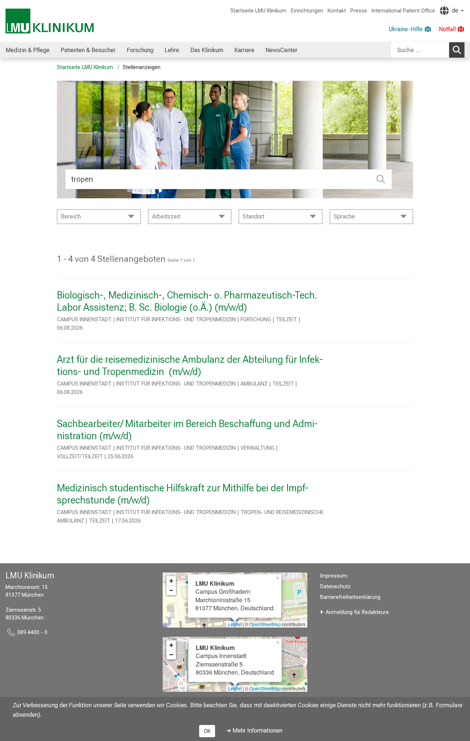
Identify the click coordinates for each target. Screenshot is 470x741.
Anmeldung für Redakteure (357, 612)
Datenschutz (335, 586)
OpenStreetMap (265, 624)
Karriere (244, 50)
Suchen (456, 50)
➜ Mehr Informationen (254, 730)
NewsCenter (281, 50)
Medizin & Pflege (28, 50)
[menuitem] (28, 50)
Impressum (333, 576)
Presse (358, 11)
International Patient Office (403, 11)
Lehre (171, 50)
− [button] (171, 590)
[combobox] (427, 50)
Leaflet (235, 624)
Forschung (140, 50)
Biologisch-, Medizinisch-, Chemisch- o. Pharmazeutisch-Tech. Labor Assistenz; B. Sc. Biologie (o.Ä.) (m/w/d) (187, 301)
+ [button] (171, 581)
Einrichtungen (307, 11)
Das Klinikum (206, 50)
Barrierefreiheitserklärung (350, 597)
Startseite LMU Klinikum (258, 11)
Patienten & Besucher (88, 50)
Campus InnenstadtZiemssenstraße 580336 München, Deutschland (235, 659)
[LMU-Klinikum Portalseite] (50, 21)
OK (207, 731)
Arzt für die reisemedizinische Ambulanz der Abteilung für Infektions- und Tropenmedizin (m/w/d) (190, 365)
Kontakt (337, 11)
